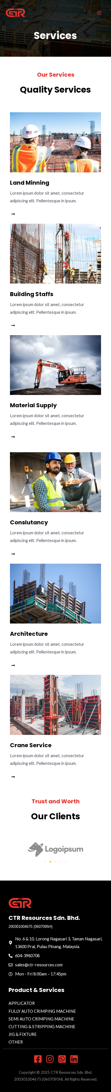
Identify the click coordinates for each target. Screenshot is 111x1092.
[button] (45, 862)
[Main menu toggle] (99, 13)
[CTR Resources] (16, 12)
